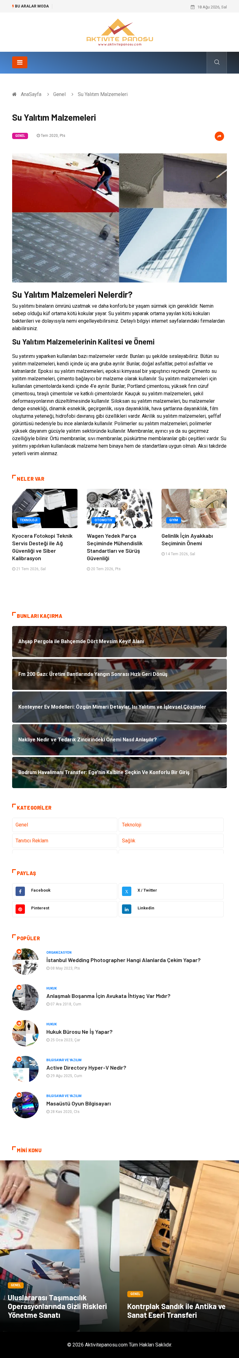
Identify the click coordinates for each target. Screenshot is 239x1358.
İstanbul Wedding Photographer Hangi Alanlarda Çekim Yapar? (123, 959)
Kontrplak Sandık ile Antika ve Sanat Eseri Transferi (176, 1310)
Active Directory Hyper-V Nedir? (86, 1067)
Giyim (173, 520)
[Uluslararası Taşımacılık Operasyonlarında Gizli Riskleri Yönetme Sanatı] (60, 1246)
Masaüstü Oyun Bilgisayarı (78, 1103)
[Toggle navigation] (19, 62)
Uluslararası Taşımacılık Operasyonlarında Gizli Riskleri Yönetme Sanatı (57, 1306)
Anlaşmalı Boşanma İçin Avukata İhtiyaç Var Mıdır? (108, 995)
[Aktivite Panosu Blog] (119, 32)
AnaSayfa (31, 94)
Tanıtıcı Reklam (32, 841)
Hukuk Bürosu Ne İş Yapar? (79, 1031)
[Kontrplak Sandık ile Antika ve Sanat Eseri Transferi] (179, 1246)
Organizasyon (59, 952)
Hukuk (51, 988)
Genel (59, 94)
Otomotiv (103, 520)
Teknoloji (28, 520)
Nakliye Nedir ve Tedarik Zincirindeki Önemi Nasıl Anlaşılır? (109, 7)
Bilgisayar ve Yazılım (64, 1060)
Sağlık (128, 841)
